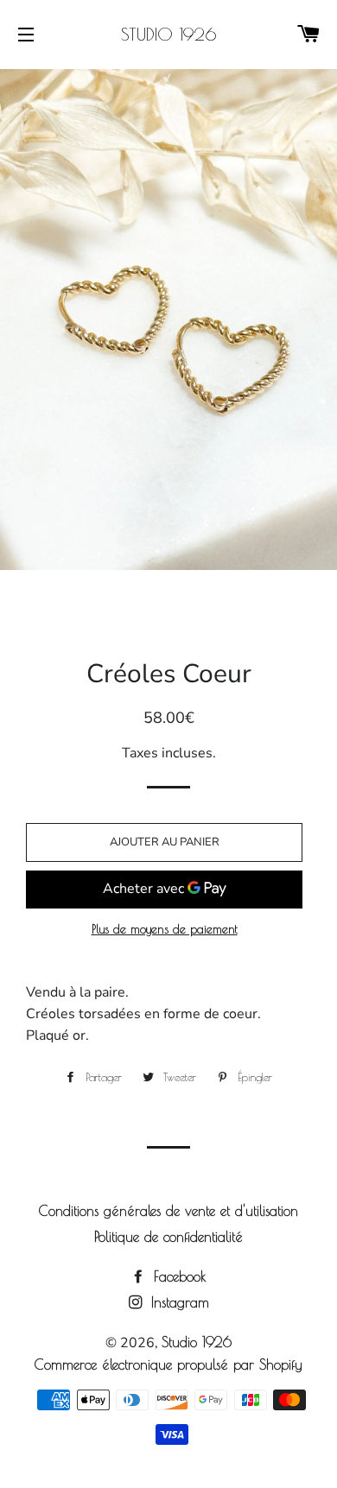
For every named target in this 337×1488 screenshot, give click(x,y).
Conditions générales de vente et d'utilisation (168, 1211)
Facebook (178, 1276)
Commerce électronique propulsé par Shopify (168, 1364)
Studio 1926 (168, 34)
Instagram (177, 1302)
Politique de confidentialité (168, 1236)
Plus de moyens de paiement (165, 929)
